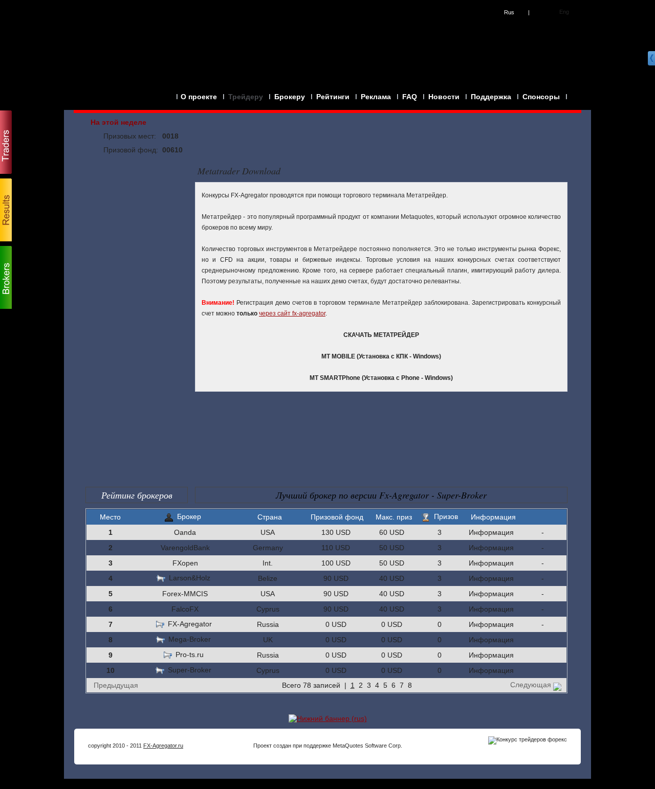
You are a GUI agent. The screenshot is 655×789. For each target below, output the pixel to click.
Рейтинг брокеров (136, 495)
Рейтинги (333, 97)
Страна (269, 517)
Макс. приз (394, 517)
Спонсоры (541, 97)
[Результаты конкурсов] (6, 209)
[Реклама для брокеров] (328, 718)
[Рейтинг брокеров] (6, 277)
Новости (444, 97)
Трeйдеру (245, 97)
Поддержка (491, 97)
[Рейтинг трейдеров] (6, 142)
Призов (446, 516)
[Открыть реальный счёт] (647, 174)
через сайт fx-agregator (292, 313)
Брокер (189, 516)
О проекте (199, 97)
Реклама (376, 97)
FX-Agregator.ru (163, 745)
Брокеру (289, 97)
